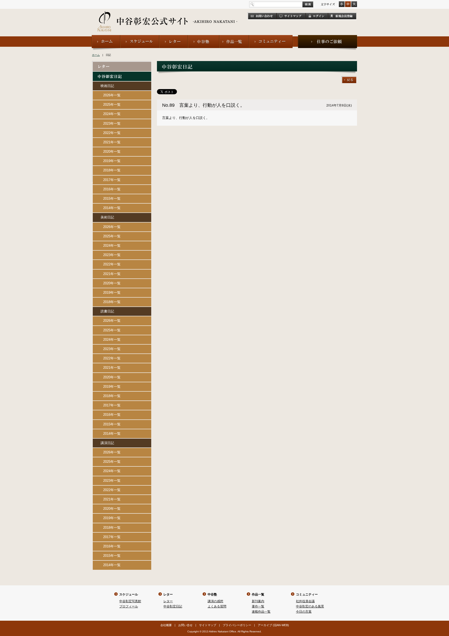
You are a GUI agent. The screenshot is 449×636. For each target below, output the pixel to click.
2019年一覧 (112, 161)
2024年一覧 (112, 114)
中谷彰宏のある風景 (310, 606)
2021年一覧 (112, 142)
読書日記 (107, 311)
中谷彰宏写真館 (130, 601)
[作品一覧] (234, 37)
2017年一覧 (112, 180)
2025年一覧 (112, 104)
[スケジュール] (139, 37)
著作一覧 (258, 606)
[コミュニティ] (271, 37)
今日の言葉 (304, 611)
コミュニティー (307, 594)
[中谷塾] (203, 37)
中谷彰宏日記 (172, 606)
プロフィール (128, 606)
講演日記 (107, 443)
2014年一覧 (112, 208)
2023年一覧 (112, 123)
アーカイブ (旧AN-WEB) (273, 625)
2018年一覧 (112, 170)
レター (168, 594)
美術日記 (107, 217)
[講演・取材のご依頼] (328, 37)
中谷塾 (212, 594)
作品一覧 (258, 594)
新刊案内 (258, 601)
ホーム (96, 54)
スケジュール (128, 594)
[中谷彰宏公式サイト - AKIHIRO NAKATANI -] (168, 15)
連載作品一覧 (261, 611)
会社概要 (166, 625)
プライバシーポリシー (237, 625)
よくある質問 (217, 606)
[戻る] (349, 78)
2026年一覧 (112, 95)
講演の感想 (215, 601)
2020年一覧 (112, 151)
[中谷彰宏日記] (122, 74)
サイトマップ (207, 625)
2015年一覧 (112, 198)
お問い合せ (185, 625)
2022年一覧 (112, 133)
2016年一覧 (112, 189)
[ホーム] (105, 37)
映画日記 (107, 86)
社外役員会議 (305, 601)
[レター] (173, 37)
